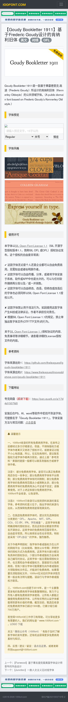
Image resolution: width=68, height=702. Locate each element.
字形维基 (36, 522)
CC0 (10, 522)
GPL (48, 518)
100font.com (21, 696)
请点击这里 (40, 646)
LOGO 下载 (16, 624)
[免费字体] (14, 4)
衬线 (35, 40)
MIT (41, 518)
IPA (26, 522)
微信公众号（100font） (27, 631)
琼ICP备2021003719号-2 (53, 696)
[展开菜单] (61, 4)
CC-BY (18, 522)
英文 (24, 40)
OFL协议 (22, 537)
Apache (32, 518)
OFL (46, 40)
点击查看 (30, 422)
